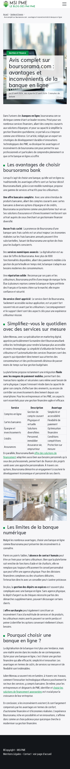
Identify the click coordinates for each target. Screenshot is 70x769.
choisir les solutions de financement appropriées (33, 689)
